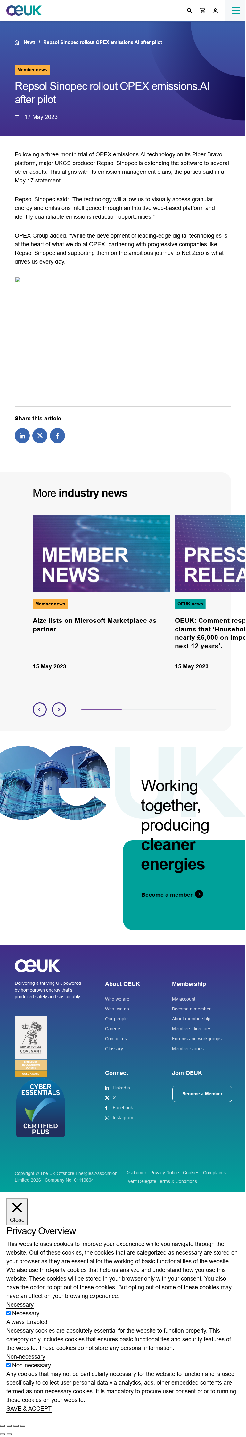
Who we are (117, 998)
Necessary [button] (20, 1304)
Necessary (25, 1313)
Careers (113, 1028)
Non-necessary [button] (25, 1356)
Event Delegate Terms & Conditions (161, 1181)
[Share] (16, 1426)
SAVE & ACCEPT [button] (29, 1409)
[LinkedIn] (22, 435)
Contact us (116, 1038)
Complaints (214, 1172)
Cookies (191, 1172)
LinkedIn (121, 1087)
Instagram (123, 1117)
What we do (117, 1008)
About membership (191, 1018)
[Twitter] (39, 435)
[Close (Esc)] (22, 1426)
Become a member (191, 1008)
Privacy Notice (164, 1172)
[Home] (19, 42)
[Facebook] (57, 435)
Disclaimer (135, 1172)
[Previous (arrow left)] (2, 1434)
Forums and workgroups (197, 1038)
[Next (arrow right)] (9, 1434)
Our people (116, 1018)
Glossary (114, 1048)
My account (183, 998)
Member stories (188, 1048)
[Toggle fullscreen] (9, 1426)
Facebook (123, 1107)
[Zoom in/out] (2, 1426)
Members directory (191, 1028)
